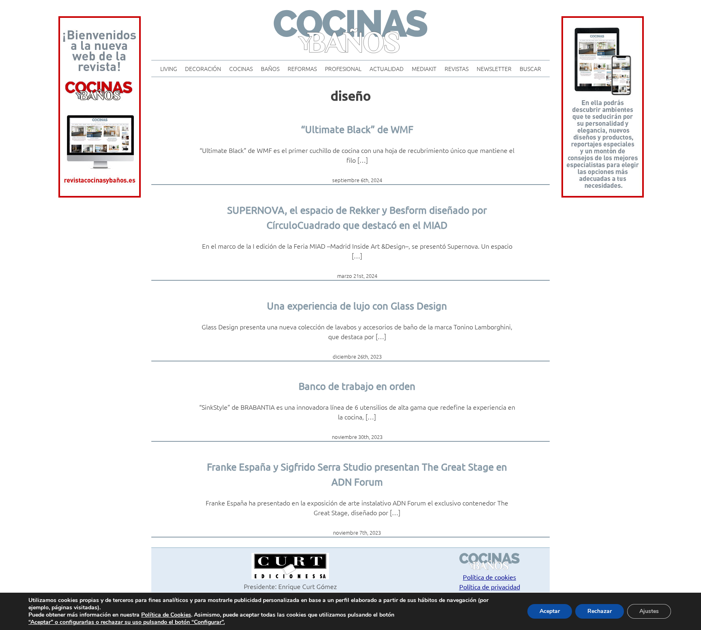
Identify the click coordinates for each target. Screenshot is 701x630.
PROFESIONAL (343, 69)
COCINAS (241, 69)
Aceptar (550, 611)
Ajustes (649, 611)
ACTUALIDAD (387, 69)
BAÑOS (270, 69)
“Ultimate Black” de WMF (357, 129)
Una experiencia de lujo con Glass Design (357, 306)
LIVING (168, 69)
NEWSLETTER (494, 69)
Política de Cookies (166, 615)
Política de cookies (489, 577)
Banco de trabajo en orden (357, 386)
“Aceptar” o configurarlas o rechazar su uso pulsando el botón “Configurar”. (126, 622)
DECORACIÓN (203, 69)
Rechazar (599, 611)
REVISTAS (457, 69)
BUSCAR (530, 69)
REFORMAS (302, 69)
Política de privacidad (489, 587)
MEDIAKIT (424, 69)
